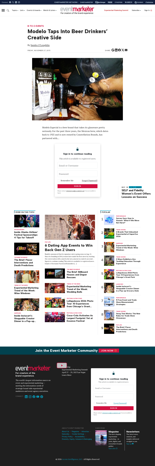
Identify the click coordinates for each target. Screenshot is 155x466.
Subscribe (135, 10)
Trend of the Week (21, 285)
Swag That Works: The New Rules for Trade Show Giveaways (128, 316)
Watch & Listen (49, 10)
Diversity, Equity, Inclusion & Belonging (77, 439)
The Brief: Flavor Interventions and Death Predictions (23, 263)
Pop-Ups (48, 242)
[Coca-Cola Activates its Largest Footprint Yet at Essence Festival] (55, 317)
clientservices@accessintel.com (75, 191)
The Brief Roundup (20, 257)
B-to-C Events (36, 26)
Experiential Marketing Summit (116, 10)
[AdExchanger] (100, 2)
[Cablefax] (149, 2)
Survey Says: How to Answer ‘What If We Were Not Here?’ (127, 220)
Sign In (147, 10)
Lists (22, 10)
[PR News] (110, 2)
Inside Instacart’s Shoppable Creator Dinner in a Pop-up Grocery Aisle (24, 318)
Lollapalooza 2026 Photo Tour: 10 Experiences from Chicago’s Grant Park (80, 304)
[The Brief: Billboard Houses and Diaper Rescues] (55, 273)
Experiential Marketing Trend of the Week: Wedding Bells (79, 289)
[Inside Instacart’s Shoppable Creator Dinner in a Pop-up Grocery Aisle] (26, 304)
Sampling (17, 313)
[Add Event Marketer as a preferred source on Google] (113, 50)
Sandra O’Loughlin (40, 45)
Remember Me (67, 180)
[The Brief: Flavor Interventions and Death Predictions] (26, 249)
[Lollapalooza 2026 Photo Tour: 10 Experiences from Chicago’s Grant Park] (55, 302)
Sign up (129, 444)
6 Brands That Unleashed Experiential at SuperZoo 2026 (127, 234)
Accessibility (80, 437)
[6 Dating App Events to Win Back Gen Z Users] (70, 227)
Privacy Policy (67, 437)
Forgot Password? (89, 180)
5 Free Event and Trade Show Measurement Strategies (126, 302)
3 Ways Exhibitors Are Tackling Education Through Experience (128, 261)
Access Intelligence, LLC (72, 459)
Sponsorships (19, 229)
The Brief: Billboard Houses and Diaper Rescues (77, 275)
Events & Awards (33, 10)
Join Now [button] (107, 350)
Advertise (85, 431)
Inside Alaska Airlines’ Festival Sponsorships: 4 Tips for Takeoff (26, 235)
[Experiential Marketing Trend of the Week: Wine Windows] (26, 276)
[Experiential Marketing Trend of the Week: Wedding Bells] (55, 288)
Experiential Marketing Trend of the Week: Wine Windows (26, 290)
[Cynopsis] (118, 2)
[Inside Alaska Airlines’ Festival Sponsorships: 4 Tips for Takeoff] (26, 221)
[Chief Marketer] (86, 2)
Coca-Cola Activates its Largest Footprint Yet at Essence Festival (80, 318)
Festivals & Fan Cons (74, 298)
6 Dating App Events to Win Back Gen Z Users (69, 247)
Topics (14, 10)
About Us (65, 431)
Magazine (75, 431)
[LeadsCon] (128, 2)
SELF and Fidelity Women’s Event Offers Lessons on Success (136, 194)
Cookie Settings (78, 434)
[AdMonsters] (139, 2)
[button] (3, 10)
